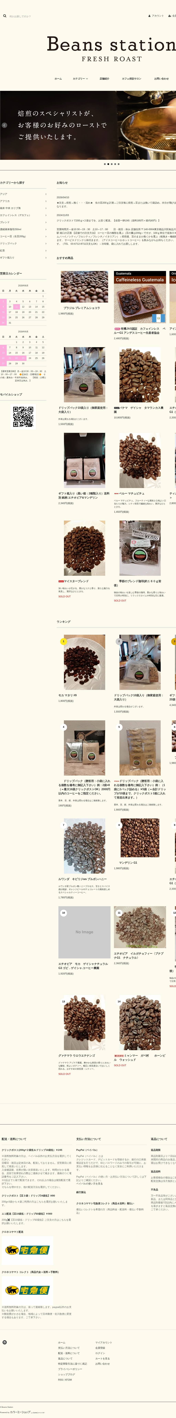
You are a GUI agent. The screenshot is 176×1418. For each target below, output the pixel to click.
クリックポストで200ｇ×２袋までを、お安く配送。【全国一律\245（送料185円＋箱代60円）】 (109, 220)
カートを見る (102, 1358)
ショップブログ (66, 1374)
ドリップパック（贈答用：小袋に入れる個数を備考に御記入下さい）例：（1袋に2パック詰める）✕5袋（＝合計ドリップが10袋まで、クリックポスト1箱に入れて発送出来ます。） (140, 789)
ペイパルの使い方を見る (89, 1183)
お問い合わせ (102, 1363)
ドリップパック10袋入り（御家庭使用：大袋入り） (83, 409)
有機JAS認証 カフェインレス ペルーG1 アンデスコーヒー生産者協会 (140, 330)
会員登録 (100, 1347)
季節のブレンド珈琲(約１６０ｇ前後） (137, 583)
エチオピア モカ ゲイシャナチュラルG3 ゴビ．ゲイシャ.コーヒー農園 (83, 965)
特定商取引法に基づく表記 (72, 1363)
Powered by (4, 1412)
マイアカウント (103, 1342)
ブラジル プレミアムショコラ (82, 307)
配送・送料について (69, 1353)
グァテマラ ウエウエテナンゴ (76, 1055)
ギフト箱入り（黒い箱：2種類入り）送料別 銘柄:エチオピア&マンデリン (83, 495)
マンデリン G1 (128, 862)
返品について (65, 1358)
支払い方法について (69, 1347)
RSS (60, 1379)
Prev (4, 125)
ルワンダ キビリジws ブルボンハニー (82, 879)
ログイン (100, 1353)
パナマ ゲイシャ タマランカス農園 (138, 409)
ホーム (61, 1342)
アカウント (158, 15)
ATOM (68, 1379)
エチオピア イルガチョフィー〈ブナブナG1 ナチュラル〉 (138, 955)
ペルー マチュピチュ (132, 493)
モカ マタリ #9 (67, 695)
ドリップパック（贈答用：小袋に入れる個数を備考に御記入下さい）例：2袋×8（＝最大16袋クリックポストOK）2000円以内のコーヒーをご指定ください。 (84, 787)
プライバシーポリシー (70, 1369)
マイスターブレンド (76, 581)
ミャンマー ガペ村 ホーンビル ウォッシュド (139, 1057)
